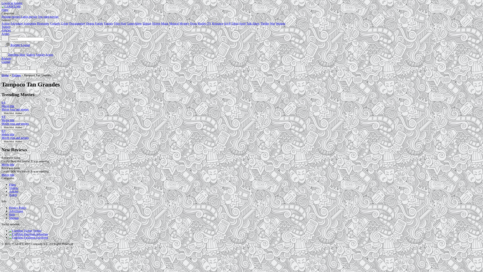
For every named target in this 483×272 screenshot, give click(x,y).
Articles (40, 54)
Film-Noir (120, 23)
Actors (49, 54)
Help (12, 214)
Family (99, 23)
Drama (90, 23)
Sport (242, 23)
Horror (156, 23)
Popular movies (11, 16)
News (193, 23)
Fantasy (108, 23)
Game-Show (134, 23)
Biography (43, 23)
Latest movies (29, 16)
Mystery (184, 23)
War (272, 23)
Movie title (8, 164)
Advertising (16, 211)
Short (235, 23)
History (147, 23)
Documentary (77, 23)
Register (6, 58)
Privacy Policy (17, 207)
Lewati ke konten (12, 3)
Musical (174, 23)
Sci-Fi (227, 23)
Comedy (55, 23)
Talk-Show (253, 23)
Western (280, 23)
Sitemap (14, 217)
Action (6, 23)
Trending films (16, 54)
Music (164, 23)
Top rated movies (48, 16)
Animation (29, 23)
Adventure (16, 23)
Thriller (264, 23)
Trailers (30, 54)
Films (12, 184)
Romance (217, 23)
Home (5, 75)
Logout (6, 61)
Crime (64, 23)
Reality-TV (204, 23)
